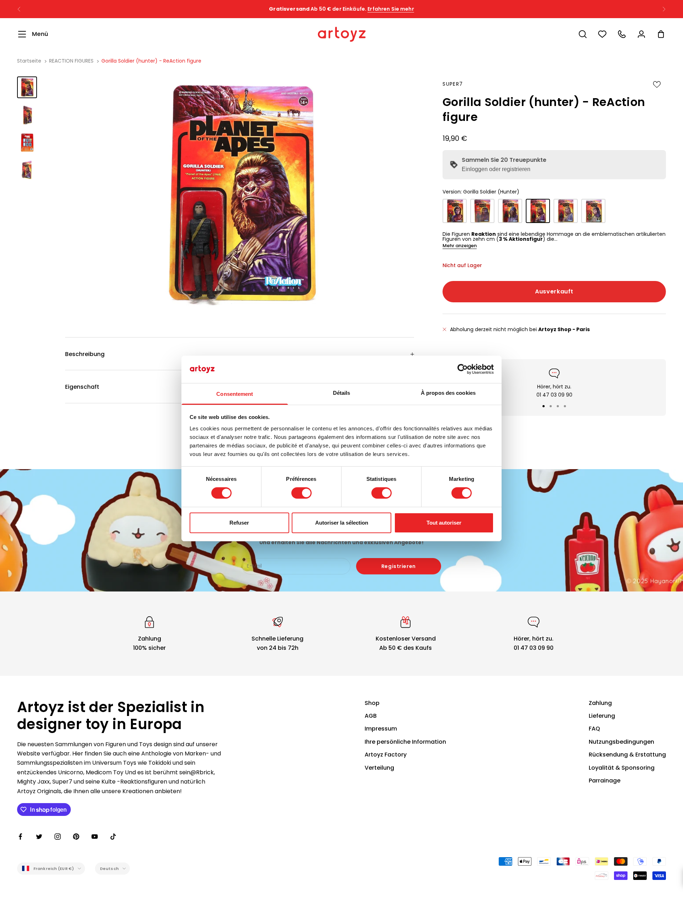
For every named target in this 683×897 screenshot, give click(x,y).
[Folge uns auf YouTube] (94, 836)
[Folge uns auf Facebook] (20, 836)
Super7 (453, 83)
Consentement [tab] (234, 394)
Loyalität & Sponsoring (622, 768)
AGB (371, 716)
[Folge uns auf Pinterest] (76, 836)
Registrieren (398, 566)
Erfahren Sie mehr (390, 8)
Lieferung (602, 716)
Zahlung (600, 703)
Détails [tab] (341, 393)
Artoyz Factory (386, 754)
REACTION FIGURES (71, 60)
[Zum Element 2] (27, 115)
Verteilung (379, 768)
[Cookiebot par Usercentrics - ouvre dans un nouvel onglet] (462, 369)
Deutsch (109, 868)
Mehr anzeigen (460, 245)
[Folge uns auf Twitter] (39, 836)
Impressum (381, 728)
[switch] (301, 493)
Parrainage (604, 780)
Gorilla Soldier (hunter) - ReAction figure (151, 60)
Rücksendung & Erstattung (627, 754)
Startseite (29, 60)
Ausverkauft (554, 291)
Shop (372, 703)
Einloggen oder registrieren (496, 169)
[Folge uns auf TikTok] (113, 836)
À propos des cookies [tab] (448, 393)
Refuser (239, 523)
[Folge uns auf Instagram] (57, 836)
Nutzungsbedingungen (621, 742)
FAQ (594, 728)
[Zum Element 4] (27, 170)
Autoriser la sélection (341, 523)
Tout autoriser (444, 523)
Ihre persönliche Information (405, 742)
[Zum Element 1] (27, 87)
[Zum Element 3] (27, 142)
